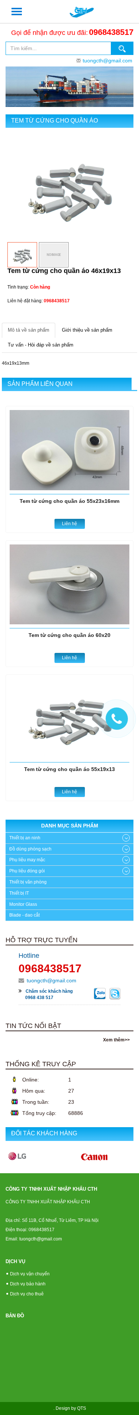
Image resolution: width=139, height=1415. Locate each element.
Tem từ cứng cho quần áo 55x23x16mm (69, 501)
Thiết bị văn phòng (28, 882)
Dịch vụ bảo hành (28, 1283)
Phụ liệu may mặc (27, 859)
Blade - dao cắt (24, 915)
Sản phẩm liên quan (40, 384)
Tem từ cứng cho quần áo (54, 120)
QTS (81, 1408)
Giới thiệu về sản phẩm (87, 330)
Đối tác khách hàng (44, 1133)
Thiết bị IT (19, 893)
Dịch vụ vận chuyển (30, 1273)
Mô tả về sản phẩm (28, 330)
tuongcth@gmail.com (107, 61)
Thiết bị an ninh (24, 837)
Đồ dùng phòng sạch (30, 849)
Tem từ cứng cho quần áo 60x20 (69, 635)
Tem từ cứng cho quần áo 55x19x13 (69, 769)
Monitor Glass (23, 904)
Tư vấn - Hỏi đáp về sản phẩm (40, 345)
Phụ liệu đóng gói (27, 871)
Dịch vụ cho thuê (27, 1294)
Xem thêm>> (116, 1039)
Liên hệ (69, 523)
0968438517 (111, 32)
